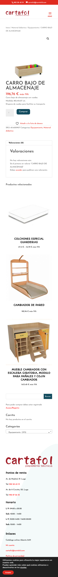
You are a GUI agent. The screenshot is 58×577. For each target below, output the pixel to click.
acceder (19, 170)
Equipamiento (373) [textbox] (28, 432)
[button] (47, 38)
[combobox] (29, 431)
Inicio (8, 28)
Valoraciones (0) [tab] (16, 143)
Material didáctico (19, 28)
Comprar (23, 112)
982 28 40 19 (19, 2)
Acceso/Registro (12, 408)
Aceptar (8, 572)
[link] (15, 551)
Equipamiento (33, 28)
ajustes (23, 567)
